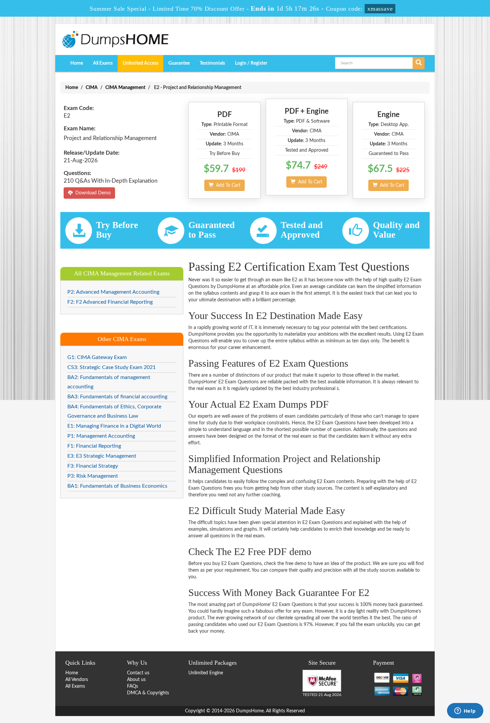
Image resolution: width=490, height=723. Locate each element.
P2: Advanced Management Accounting (113, 292)
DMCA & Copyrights (148, 693)
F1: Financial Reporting (94, 446)
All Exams (103, 63)
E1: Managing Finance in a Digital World (114, 426)
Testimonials (212, 63)
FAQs (132, 686)
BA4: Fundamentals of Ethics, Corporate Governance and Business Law (114, 411)
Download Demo (92, 193)
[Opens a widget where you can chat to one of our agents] (465, 711)
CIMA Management (125, 87)
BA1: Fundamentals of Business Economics (117, 486)
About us (136, 679)
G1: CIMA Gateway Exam (97, 357)
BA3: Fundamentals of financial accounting (117, 396)
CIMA (92, 87)
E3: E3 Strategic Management (101, 456)
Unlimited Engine (205, 673)
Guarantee (179, 63)
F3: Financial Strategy (92, 466)
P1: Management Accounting (101, 436)
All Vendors (76, 679)
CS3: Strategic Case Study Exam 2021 (111, 367)
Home (76, 63)
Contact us (138, 673)
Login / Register (251, 63)
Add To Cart (226, 185)
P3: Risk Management (92, 476)
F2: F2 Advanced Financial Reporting (110, 302)
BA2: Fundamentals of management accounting (108, 382)
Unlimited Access (140, 63)
